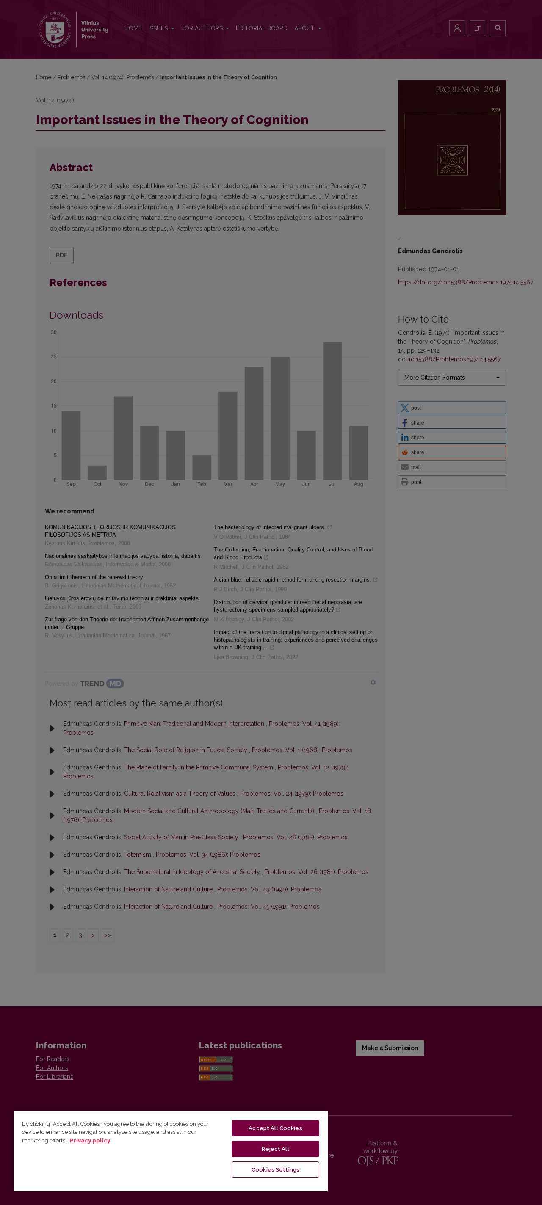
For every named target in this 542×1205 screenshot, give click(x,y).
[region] (171, 1150)
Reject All (275, 1149)
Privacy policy (90, 1140)
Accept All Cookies (275, 1128)
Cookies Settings (275, 1169)
